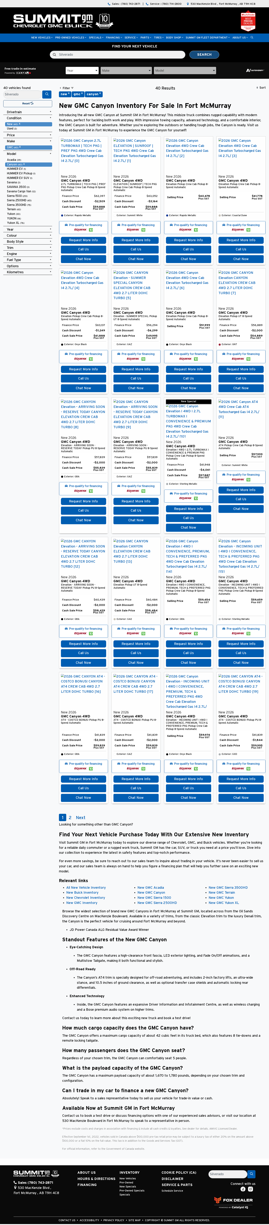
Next (80, 818)
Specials (124, 1194)
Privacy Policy (114, 1220)
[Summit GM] (63, 21)
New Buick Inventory (82, 892)
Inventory (129, 1172)
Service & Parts (177, 1185)
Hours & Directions (96, 1179)
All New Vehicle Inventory (86, 887)
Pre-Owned (126, 1182)
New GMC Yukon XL (224, 903)
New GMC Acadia (150, 887)
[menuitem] (28, 124)
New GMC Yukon (221, 898)
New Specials (127, 1186)
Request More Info (83, 240)
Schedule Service (172, 1190)
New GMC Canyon (151, 892)
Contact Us (67, 1220)
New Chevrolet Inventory (85, 898)
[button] (41, 38)
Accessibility (90, 1220)
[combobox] (82, 70)
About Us (86, 1172)
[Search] (46, 94)
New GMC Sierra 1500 (154, 898)
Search (204, 54)
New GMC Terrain (222, 892)
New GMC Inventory (81, 903)
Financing (87, 1185)
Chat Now (83, 259)
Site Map (134, 1220)
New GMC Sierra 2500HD (157, 903)
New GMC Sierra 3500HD (228, 887)
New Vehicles (127, 1178)
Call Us (83, 249)
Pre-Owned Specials (131, 1190)
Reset (26, 103)
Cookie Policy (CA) (179, 1172)
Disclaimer (172, 1179)
